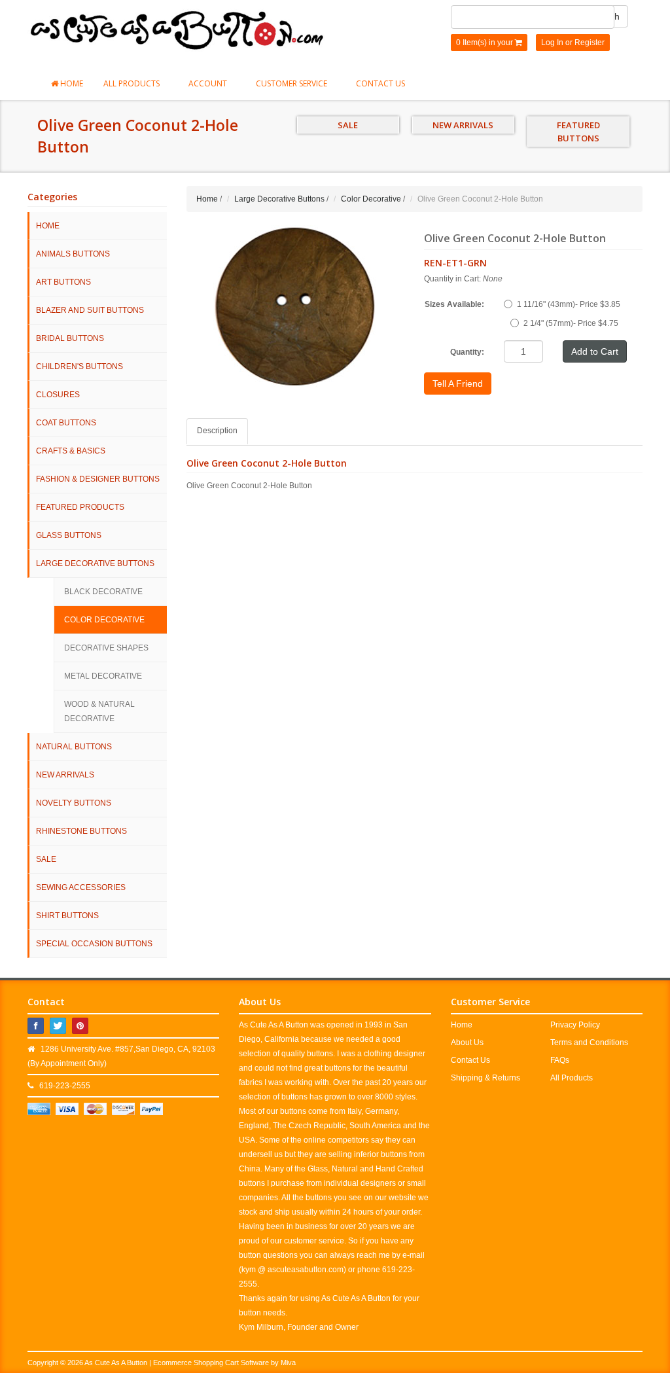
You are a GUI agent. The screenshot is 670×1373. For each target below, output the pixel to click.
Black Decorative (103, 591)
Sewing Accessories (81, 887)
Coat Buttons (66, 422)
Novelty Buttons (73, 803)
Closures (58, 394)
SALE (348, 125)
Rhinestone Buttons (81, 831)
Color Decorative (104, 619)
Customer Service (292, 83)
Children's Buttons (79, 366)
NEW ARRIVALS (462, 125)
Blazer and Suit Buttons (90, 310)
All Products (132, 83)
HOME (48, 225)
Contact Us (380, 83)
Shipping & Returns (485, 1077)
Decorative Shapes (106, 647)
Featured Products (80, 507)
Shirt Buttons (67, 915)
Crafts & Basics (70, 450)
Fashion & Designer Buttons (98, 479)
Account (208, 83)
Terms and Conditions (589, 1042)
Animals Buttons (73, 254)
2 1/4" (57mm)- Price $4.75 (570, 323)
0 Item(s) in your (485, 42)
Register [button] (589, 42)
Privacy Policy (575, 1024)
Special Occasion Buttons (94, 943)
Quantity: (467, 352)
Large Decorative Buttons (95, 563)
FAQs (559, 1060)
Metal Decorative (103, 676)
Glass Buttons (68, 535)
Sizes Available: (454, 304)
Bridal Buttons (70, 338)
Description (217, 430)
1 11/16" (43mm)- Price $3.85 (568, 304)
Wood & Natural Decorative (99, 711)
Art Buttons (63, 282)
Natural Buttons (74, 746)
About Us (467, 1042)
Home (70, 83)
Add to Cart (594, 351)
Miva (288, 1362)
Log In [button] (552, 42)
